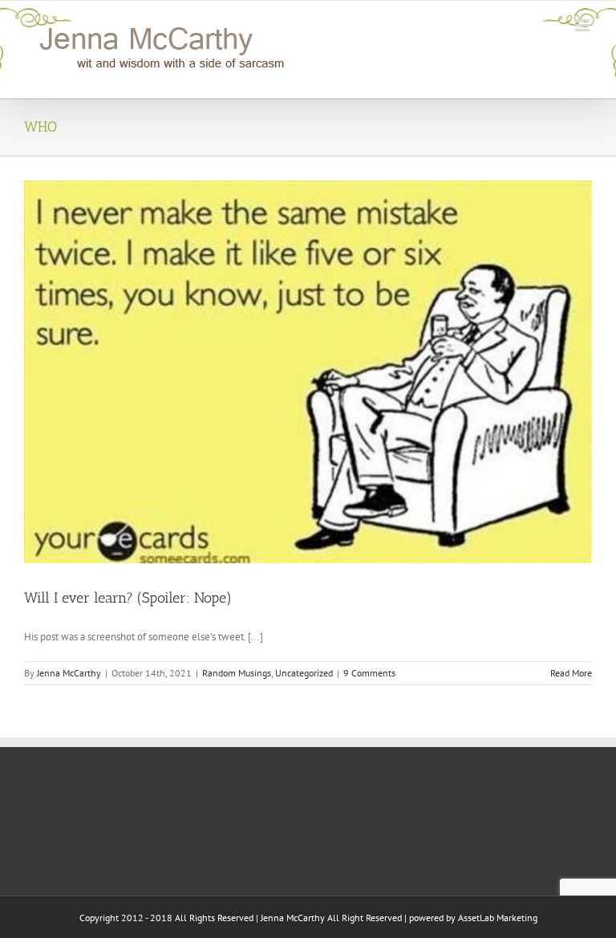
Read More (571, 673)
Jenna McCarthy (69, 673)
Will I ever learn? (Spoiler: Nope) (128, 598)
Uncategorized (304, 673)
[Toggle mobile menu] (583, 25)
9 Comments (369, 673)
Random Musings (236, 673)
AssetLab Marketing (497, 918)
